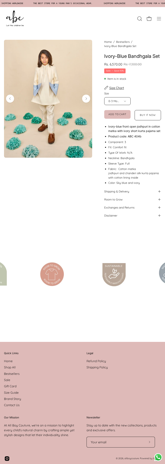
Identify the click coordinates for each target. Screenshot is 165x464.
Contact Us (12, 405)
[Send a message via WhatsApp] (158, 457)
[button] (139, 18)
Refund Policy (96, 361)
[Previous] (10, 99)
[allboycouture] (15, 18)
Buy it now (148, 115)
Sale (7, 380)
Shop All (10, 367)
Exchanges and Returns (119, 207)
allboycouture (131, 458)
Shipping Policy (97, 367)
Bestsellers (123, 41)
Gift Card (10, 386)
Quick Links (11, 353)
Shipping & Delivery (116, 191)
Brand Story (12, 399)
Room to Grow (113, 199)
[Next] (86, 99)
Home (108, 41)
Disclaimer (110, 215)
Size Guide (11, 393)
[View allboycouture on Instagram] (7, 459)
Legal (90, 353)
